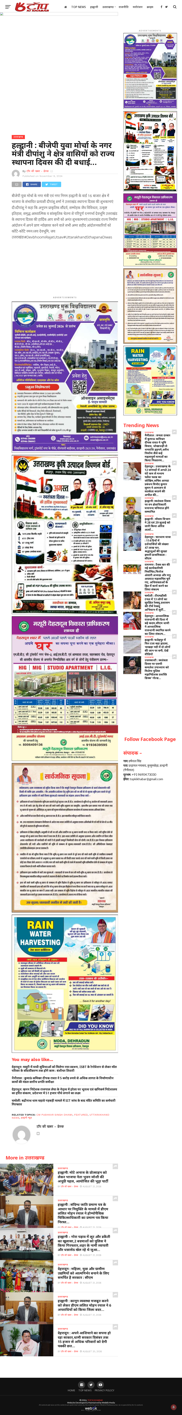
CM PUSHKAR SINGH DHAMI (54, 1114)
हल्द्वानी (94, 7)
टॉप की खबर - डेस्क (37, 171)
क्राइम (150, 7)
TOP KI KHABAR (95, 1400)
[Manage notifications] (173, 1407)
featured (81, 1114)
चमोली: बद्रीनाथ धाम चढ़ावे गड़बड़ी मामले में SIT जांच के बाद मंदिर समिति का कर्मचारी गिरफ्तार (64, 1102)
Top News (78, 7)
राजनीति (124, 7)
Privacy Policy (104, 1390)
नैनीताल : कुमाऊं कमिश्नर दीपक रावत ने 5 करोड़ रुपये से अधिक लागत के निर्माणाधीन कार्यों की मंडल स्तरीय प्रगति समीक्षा (63, 1080)
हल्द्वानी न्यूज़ (26, 1117)
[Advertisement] (65, 269)
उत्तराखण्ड (108, 7)
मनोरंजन (138, 7)
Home (71, 1390)
